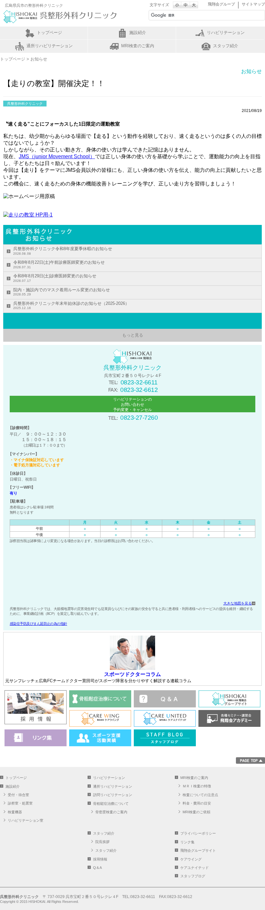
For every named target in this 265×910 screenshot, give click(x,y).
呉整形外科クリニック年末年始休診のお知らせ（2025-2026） (71, 305)
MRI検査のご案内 (137, 45)
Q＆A (97, 868)
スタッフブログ (192, 876)
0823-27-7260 (139, 417)
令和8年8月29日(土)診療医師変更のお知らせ (54, 278)
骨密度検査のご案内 (111, 812)
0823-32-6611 (139, 382)
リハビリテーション (226, 32)
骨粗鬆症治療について (111, 803)
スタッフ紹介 (225, 45)
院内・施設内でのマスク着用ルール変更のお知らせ (61, 291)
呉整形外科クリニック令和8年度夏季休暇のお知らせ (62, 250)
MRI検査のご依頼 (196, 812)
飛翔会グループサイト (198, 850)
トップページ (49, 32)
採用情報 (100, 859)
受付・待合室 (18, 795)
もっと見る (132, 335)
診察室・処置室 (20, 803)
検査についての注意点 (200, 795)
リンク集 (187, 842)
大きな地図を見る (237, 603)
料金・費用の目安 (197, 803)
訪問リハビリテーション (112, 795)
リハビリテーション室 (25, 820)
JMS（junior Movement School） (57, 156)
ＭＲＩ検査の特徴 (197, 786)
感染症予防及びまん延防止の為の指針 (38, 624)
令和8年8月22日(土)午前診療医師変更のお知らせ (59, 264)
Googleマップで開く (132, 573)
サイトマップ (253, 4)
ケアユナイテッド (194, 868)
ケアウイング (191, 859)
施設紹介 (137, 32)
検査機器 (15, 812)
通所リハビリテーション (49, 45)
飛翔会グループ (221, 4)
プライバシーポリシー (198, 833)
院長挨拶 (102, 842)
